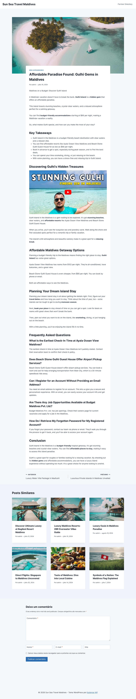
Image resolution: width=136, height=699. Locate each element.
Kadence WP (92, 692)
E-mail (59, 647)
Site (86, 647)
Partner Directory (125, 4)
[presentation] (29, 509)
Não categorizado (36, 70)
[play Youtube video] (68, 192)
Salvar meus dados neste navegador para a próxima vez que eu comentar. (57, 653)
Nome (30, 647)
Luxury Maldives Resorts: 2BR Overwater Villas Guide (67, 529)
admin (34, 84)
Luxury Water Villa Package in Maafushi (43, 476)
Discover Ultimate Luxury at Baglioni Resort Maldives (28, 529)
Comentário (32, 618)
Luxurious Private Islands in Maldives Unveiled (90, 476)
